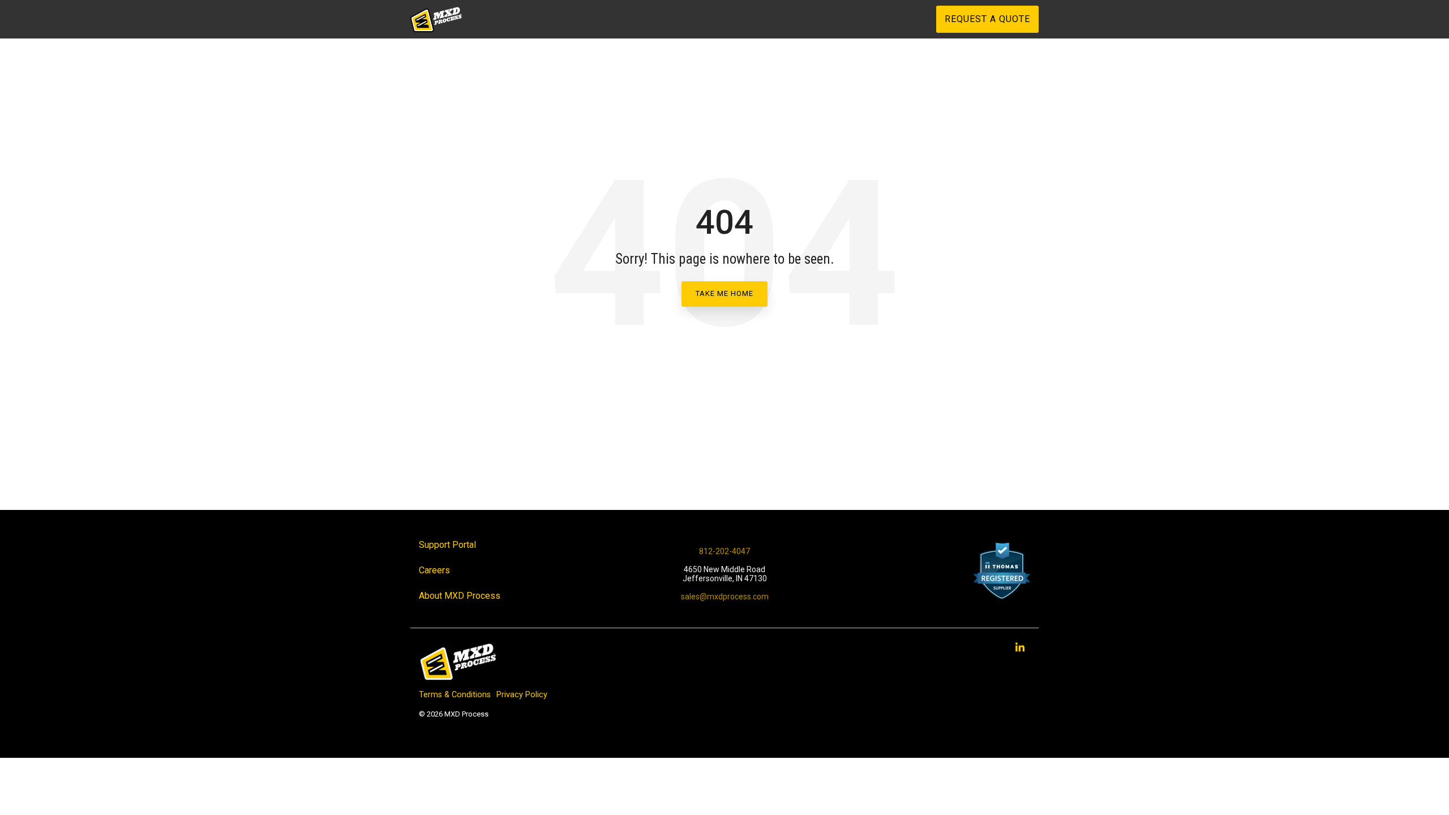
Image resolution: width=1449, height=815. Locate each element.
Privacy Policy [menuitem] (521, 695)
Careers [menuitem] (434, 570)
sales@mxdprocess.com (725, 596)
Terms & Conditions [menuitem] (455, 695)
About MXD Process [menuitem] (459, 595)
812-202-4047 (724, 551)
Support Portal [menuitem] (447, 544)
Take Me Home (724, 293)
